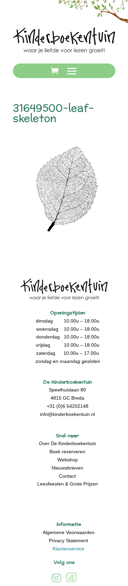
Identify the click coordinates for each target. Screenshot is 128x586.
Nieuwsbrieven (67, 468)
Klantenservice (68, 548)
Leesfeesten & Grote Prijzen (67, 484)
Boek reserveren (67, 451)
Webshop (67, 459)
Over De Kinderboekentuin (67, 443)
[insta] (56, 582)
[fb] (71, 582)
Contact (67, 476)
